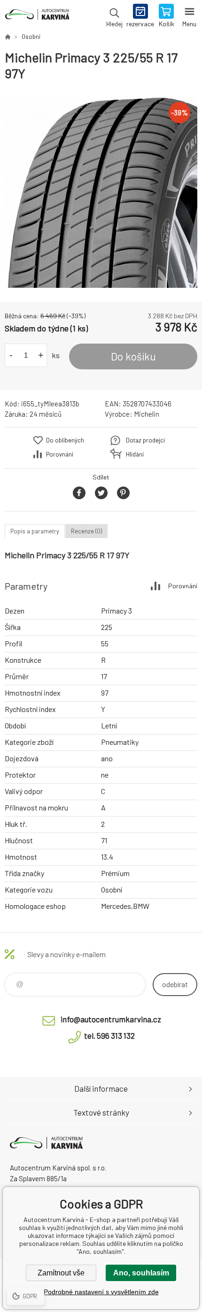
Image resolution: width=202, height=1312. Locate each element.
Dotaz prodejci (145, 440)
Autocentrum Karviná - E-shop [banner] (37, 16)
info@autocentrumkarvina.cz (111, 1019)
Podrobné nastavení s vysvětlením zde (101, 1292)
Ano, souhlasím (141, 1273)
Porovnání (59, 454)
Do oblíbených (65, 440)
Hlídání (135, 454)
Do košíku (133, 356)
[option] (101, 192)
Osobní (31, 36)
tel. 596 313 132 (109, 1035)
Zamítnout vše (61, 1273)
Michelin (146, 414)
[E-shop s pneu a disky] (7, 36)
